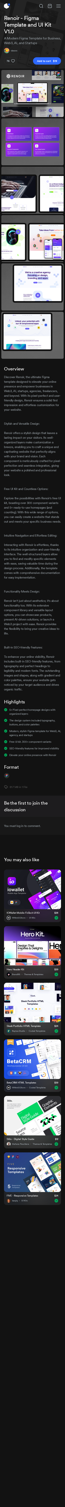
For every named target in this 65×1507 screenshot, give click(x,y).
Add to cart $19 (47, 61)
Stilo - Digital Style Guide (20, 1139)
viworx (14, 50)
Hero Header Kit (15, 969)
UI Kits (32, 918)
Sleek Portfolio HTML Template (24, 1026)
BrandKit (16, 974)
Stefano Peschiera (20, 1144)
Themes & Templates (33, 974)
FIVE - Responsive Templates (22, 1195)
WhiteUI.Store (18, 918)
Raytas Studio (18, 1031)
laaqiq (15, 1201)
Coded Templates (37, 1031)
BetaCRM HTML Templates (21, 1082)
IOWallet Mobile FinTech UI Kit (23, 912)
